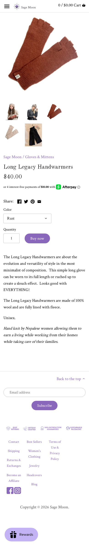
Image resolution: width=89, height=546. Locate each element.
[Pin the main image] (33, 200)
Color (7, 209)
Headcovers (34, 475)
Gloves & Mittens (39, 157)
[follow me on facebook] (10, 490)
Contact (13, 442)
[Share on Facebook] (19, 200)
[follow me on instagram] (17, 490)
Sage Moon (12, 157)
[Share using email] (39, 200)
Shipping (14, 451)
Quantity (9, 229)
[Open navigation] (6, 6)
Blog (34, 484)
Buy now (37, 238)
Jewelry (34, 466)
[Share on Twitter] (26, 200)
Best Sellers (34, 442)
